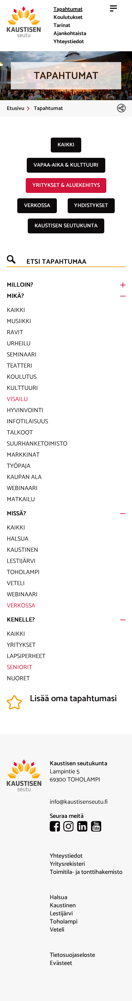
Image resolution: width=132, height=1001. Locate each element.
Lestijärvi (21, 561)
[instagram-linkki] (70, 827)
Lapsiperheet (26, 656)
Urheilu (18, 344)
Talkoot (20, 433)
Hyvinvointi (25, 410)
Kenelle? (21, 620)
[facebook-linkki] (57, 827)
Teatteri (19, 366)
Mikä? (15, 296)
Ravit (15, 332)
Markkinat (23, 455)
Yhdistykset (91, 205)
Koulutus (22, 377)
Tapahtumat (68, 9)
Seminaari (22, 355)
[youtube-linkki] (98, 827)
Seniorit (19, 667)
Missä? (16, 514)
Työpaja (18, 466)
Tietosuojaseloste (72, 955)
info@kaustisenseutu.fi (79, 802)
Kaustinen (22, 550)
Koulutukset (68, 17)
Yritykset (21, 645)
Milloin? (20, 285)
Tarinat (61, 25)
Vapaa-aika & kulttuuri (66, 165)
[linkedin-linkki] (84, 827)
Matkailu (21, 499)
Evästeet (61, 963)
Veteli (16, 583)
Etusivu (15, 109)
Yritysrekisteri (67, 864)
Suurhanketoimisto (37, 444)
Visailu (17, 399)
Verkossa (37, 205)
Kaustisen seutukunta (66, 225)
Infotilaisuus (27, 422)
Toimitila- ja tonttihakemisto (86, 872)
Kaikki (66, 144)
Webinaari (22, 488)
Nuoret (18, 679)
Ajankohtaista (69, 33)
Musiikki (19, 321)
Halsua (17, 539)
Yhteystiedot (68, 41)
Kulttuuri (22, 388)
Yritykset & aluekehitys (66, 185)
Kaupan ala (24, 477)
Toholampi (23, 572)
